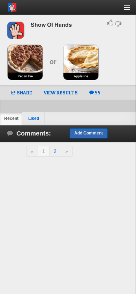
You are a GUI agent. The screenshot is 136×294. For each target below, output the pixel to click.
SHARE (24, 92)
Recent (11, 118)
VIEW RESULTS (61, 92)
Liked (33, 118)
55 (97, 92)
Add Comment (88, 133)
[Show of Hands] (8, 6)
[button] (131, 10)
